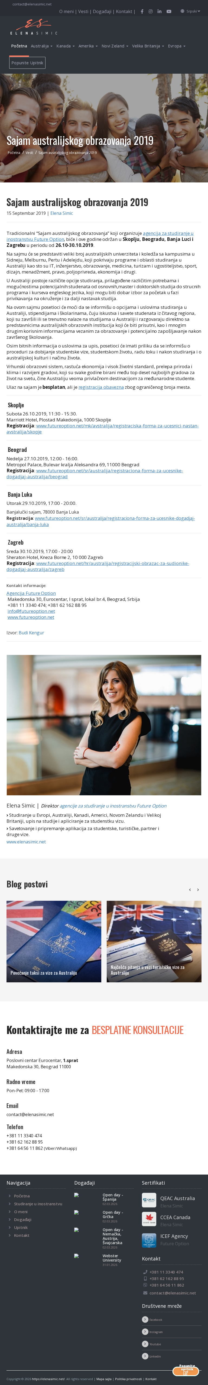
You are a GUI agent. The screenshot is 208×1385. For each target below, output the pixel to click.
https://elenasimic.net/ (48, 1379)
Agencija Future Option (31, 593)
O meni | (68, 11)
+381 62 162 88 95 (24, 1142)
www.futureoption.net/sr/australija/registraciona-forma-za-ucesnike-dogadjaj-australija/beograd (94, 473)
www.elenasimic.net (26, 842)
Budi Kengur (31, 633)
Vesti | (85, 11)
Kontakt (22, 1235)
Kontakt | (126, 11)
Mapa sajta (104, 1379)
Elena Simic (61, 213)
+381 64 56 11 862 (41, 1148)
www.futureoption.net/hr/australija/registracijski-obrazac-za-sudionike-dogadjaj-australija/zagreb (97, 566)
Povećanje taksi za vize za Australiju (44, 972)
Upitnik (21, 1227)
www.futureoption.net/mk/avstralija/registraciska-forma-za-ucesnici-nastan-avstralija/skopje (102, 429)
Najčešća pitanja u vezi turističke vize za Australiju (147, 970)
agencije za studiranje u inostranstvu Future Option (113, 806)
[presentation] (189, 889)
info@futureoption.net (31, 611)
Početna (19, 45)
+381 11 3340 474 (24, 1136)
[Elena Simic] (104, 725)
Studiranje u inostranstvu (38, 1203)
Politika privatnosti (128, 1379)
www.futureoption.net (31, 617)
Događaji (22, 1219)
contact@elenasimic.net (31, 4)
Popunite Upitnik (27, 62)
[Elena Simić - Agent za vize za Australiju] (40, 26)
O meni (21, 1211)
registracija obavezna (101, 387)
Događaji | (104, 11)
